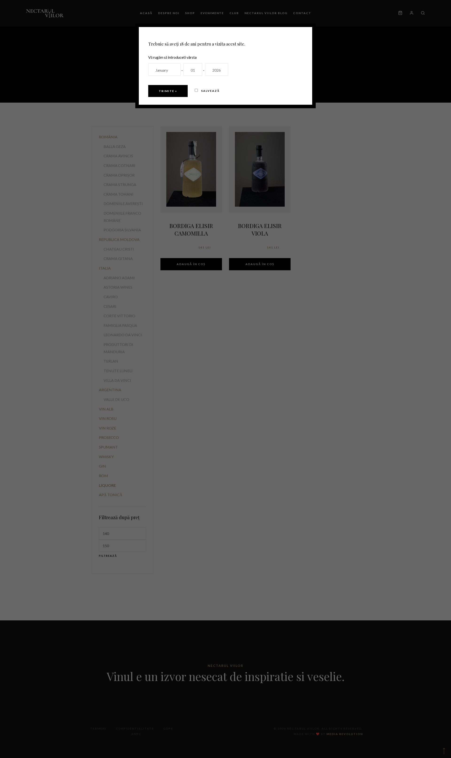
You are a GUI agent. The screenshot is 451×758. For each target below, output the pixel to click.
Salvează (210, 91)
